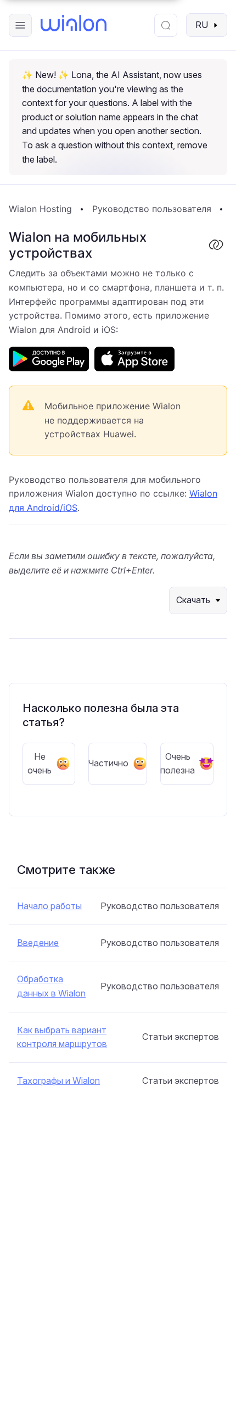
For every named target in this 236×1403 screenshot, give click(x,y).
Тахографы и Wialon (58, 1080)
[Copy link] (215, 245)
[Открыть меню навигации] (20, 25)
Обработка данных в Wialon (51, 986)
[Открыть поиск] (165, 25)
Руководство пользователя (151, 208)
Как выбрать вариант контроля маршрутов (62, 1037)
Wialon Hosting (40, 208)
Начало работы (49, 905)
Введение (38, 942)
